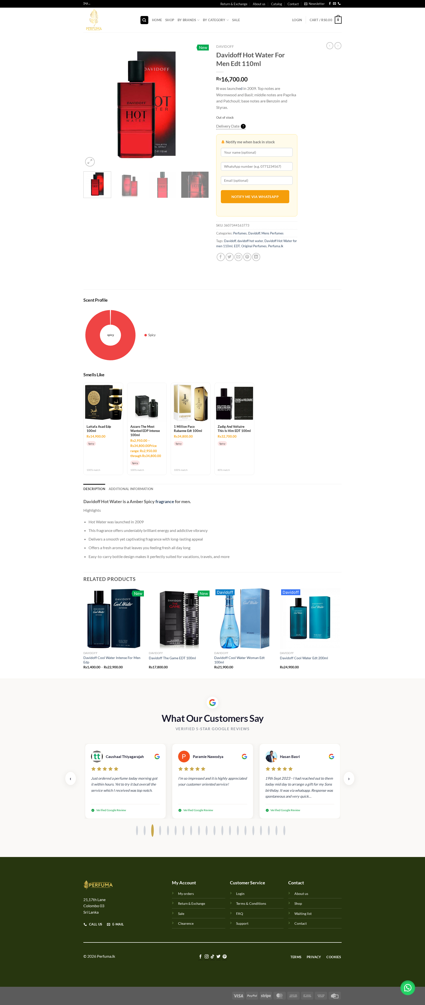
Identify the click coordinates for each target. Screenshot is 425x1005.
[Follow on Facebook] (329, 3)
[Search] (144, 20)
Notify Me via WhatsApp (255, 197)
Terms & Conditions (251, 903)
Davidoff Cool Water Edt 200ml (304, 658)
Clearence (186, 923)
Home (157, 20)
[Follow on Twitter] (218, 957)
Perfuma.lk (275, 246)
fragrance (164, 501)
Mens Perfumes (272, 233)
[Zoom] (90, 162)
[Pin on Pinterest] (247, 257)
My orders (186, 893)
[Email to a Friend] (238, 257)
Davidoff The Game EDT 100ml (172, 658)
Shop (169, 20)
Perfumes (240, 233)
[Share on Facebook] (221, 257)
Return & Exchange (233, 4)
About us (259, 4)
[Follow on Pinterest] (225, 957)
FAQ (239, 913)
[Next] (200, 104)
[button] (407, 987)
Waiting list (303, 913)
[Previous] (92, 104)
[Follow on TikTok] (212, 957)
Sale (236, 20)
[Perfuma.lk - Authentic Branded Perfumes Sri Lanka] (108, 20)
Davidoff (225, 47)
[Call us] (339, 3)
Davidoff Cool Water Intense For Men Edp (111, 660)
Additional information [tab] (131, 489)
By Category (214, 20)
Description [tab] (94, 489)
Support (242, 923)
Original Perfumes (254, 246)
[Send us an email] (334, 3)
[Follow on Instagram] (206, 957)
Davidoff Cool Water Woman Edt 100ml (239, 660)
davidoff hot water (250, 241)
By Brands (187, 20)
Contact (293, 4)
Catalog (276, 4)
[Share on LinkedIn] (256, 257)
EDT (237, 246)
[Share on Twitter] (230, 257)
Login (240, 893)
